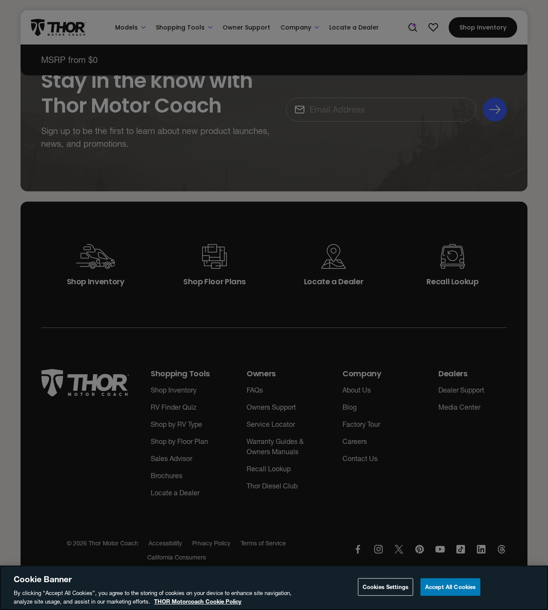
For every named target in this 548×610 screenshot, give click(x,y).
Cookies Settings (385, 586)
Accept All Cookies (450, 586)
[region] (274, 587)
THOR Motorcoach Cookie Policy (197, 601)
